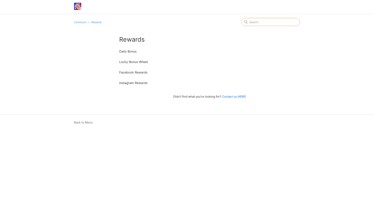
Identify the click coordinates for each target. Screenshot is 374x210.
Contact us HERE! (234, 96)
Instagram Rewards (133, 83)
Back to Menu (83, 122)
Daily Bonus (128, 51)
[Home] (77, 9)
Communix (80, 22)
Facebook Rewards (133, 72)
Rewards (96, 22)
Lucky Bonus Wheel (133, 62)
